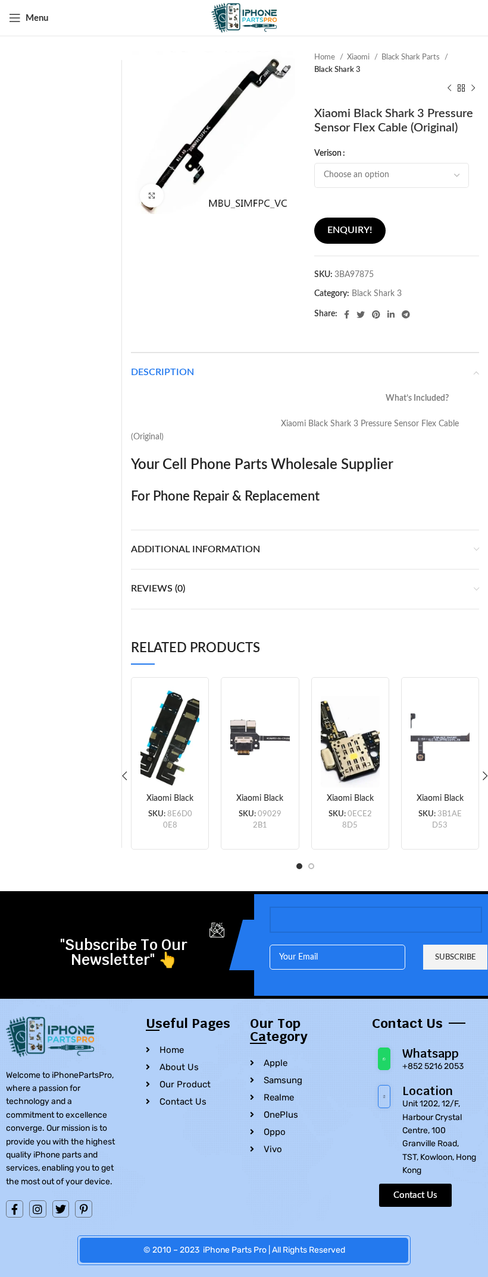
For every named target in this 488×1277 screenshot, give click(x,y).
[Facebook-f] (14, 1209)
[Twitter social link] (360, 314)
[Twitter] (61, 1209)
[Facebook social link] (346, 314)
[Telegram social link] (406, 314)
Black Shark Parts (411, 57)
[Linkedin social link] (391, 314)
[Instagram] (37, 1209)
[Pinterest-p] (83, 1209)
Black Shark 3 (337, 69)
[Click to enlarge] (152, 195)
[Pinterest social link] (376, 314)
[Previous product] (449, 89)
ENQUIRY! (349, 230)
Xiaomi (359, 57)
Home (325, 57)
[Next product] (473, 89)
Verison (328, 153)
